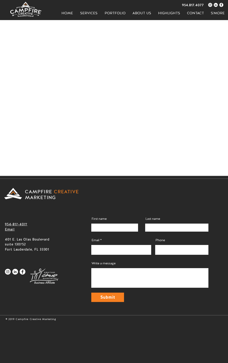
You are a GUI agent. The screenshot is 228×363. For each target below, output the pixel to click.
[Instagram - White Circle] (210, 5)
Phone (160, 240)
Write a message (104, 263)
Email (95, 240)
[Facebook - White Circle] (221, 5)
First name (99, 218)
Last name (152, 218)
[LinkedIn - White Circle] (216, 5)
